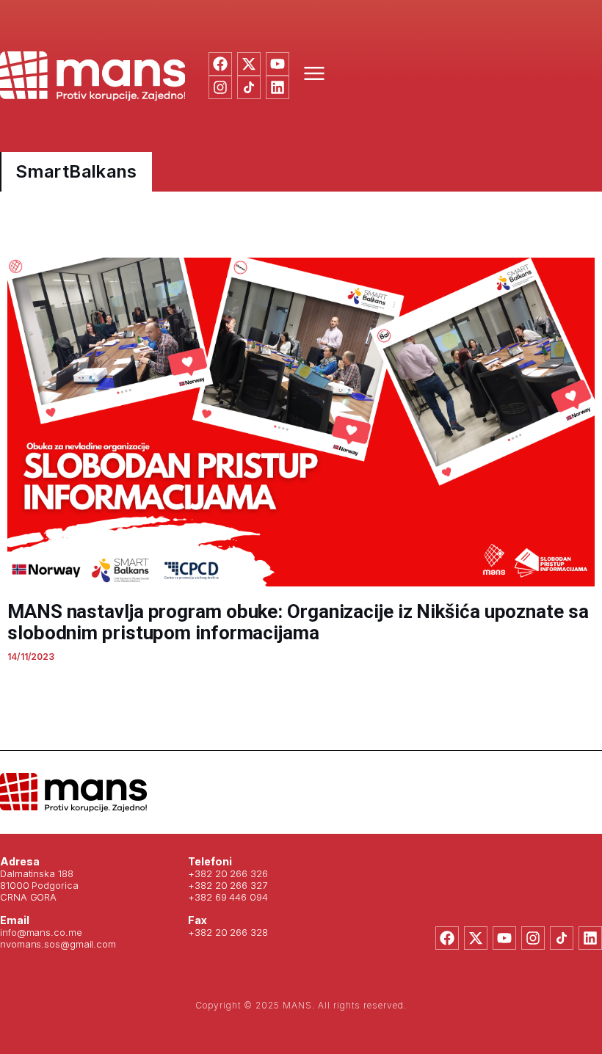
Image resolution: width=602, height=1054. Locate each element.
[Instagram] (220, 87)
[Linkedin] (277, 87)
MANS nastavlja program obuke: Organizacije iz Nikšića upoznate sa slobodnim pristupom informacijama (298, 622)
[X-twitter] (249, 64)
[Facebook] (220, 64)
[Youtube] (277, 64)
